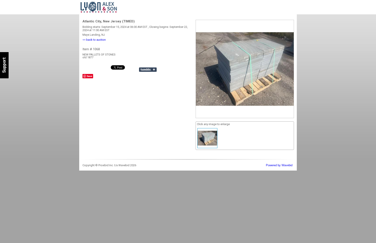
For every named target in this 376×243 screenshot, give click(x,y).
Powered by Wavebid (279, 165)
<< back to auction (94, 39)
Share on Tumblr (148, 69)
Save (89, 76)
